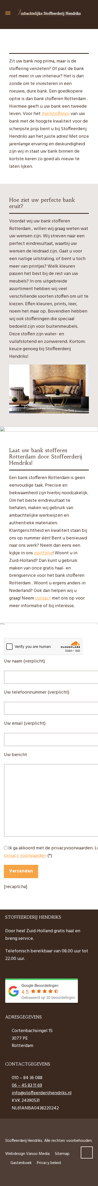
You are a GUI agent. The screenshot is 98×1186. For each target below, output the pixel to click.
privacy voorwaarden (25, 856)
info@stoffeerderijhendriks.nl (42, 1093)
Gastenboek (21, 1163)
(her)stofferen (56, 114)
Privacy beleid (49, 1163)
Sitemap (62, 1153)
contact (43, 598)
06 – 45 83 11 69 (27, 1085)
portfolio (43, 553)
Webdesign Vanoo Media (27, 1153)
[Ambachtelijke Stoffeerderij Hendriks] (49, 13)
